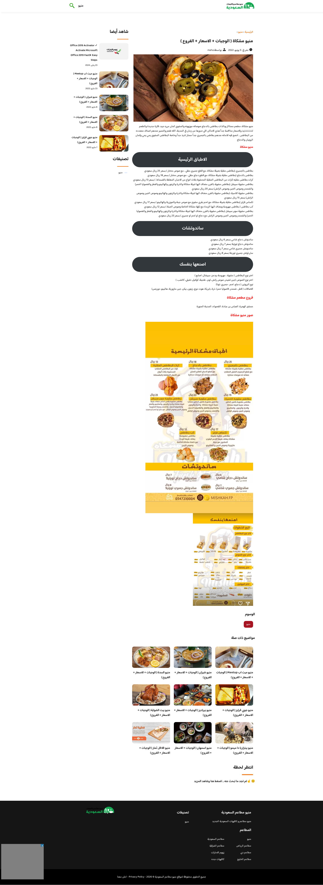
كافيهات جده (217, 859)
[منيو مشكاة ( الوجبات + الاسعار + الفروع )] (192, 88)
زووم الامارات (217, 852)
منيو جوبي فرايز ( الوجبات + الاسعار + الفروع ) (237, 713)
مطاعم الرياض (243, 846)
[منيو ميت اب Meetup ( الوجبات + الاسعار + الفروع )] (114, 79)
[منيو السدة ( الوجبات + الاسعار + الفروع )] (114, 123)
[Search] (71, 6)
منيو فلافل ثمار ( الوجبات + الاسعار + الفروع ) (154, 751)
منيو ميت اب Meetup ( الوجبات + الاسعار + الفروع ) (234, 675)
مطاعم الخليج (244, 859)
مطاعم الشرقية (217, 846)
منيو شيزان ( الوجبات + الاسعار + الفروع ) (193, 675)
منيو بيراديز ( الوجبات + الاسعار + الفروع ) (193, 713)
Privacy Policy (136, 877)
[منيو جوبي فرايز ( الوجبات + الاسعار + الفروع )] (114, 143)
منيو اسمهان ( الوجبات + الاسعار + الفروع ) (193, 751)
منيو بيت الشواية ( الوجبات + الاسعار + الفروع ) (154, 713)
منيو (80, 5)
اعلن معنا (122, 877)
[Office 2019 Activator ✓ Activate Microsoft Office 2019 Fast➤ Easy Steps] (114, 51)
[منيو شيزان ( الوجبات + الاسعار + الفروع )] (114, 103)
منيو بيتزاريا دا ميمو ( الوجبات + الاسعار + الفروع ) (235, 751)
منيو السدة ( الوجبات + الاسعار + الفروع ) (151, 675)
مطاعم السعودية (215, 839)
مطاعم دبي (245, 852)
